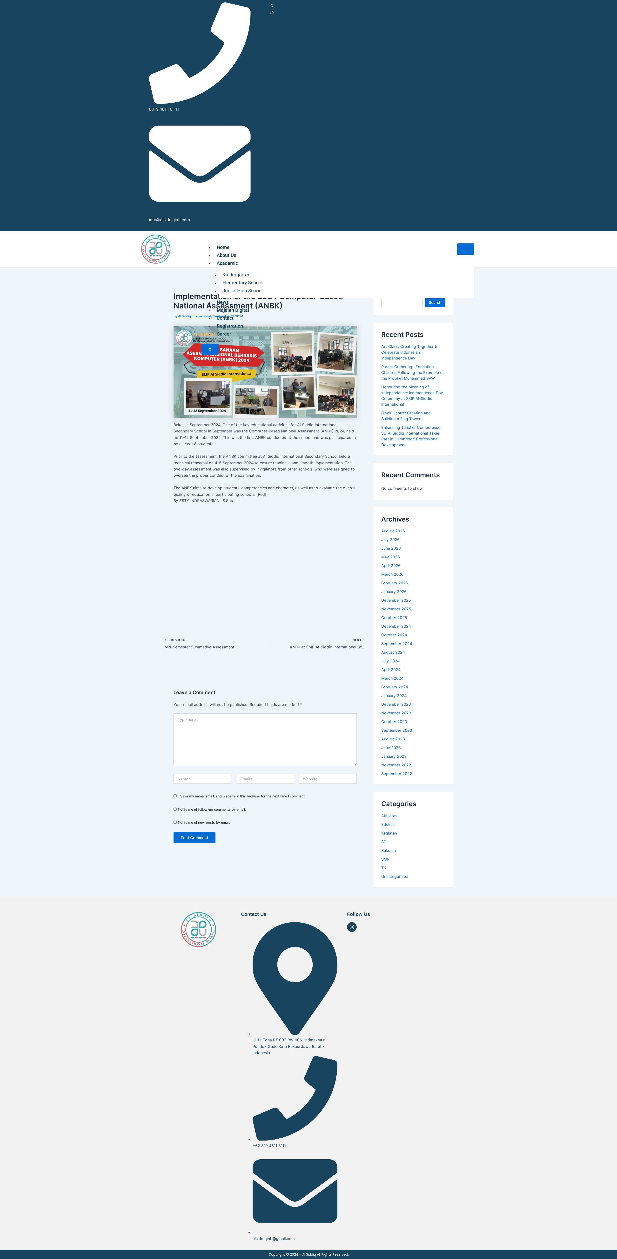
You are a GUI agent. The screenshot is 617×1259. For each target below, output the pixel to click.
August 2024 (393, 652)
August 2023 (393, 739)
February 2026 (394, 583)
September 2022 (396, 773)
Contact (225, 318)
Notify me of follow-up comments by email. (212, 809)
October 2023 (394, 721)
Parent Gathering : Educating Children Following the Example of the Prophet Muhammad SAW (412, 372)
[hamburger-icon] (465, 249)
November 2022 (396, 765)
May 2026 (390, 556)
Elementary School (242, 283)
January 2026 (394, 591)
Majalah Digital (233, 310)
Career (224, 334)
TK (383, 867)
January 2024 (394, 695)
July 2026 (390, 539)
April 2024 (391, 669)
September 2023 (396, 730)
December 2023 (396, 704)
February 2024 (394, 687)
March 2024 (392, 678)
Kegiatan (389, 833)
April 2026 (391, 565)
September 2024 (396, 643)
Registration (230, 326)
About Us (226, 255)
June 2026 (391, 548)
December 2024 (396, 626)
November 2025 (396, 609)
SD (384, 841)
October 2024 (394, 635)
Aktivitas (389, 815)
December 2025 (396, 600)
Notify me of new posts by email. (204, 822)
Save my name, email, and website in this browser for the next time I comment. (243, 796)
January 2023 (394, 756)
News (223, 302)
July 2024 (390, 661)
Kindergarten (236, 275)
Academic (227, 263)
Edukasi (388, 824)
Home (223, 247)
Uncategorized (394, 876)
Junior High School (242, 291)
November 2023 (396, 713)
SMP (385, 859)
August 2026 (393, 530)
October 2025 (394, 617)
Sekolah (388, 850)
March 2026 (392, 574)
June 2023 (391, 747)
